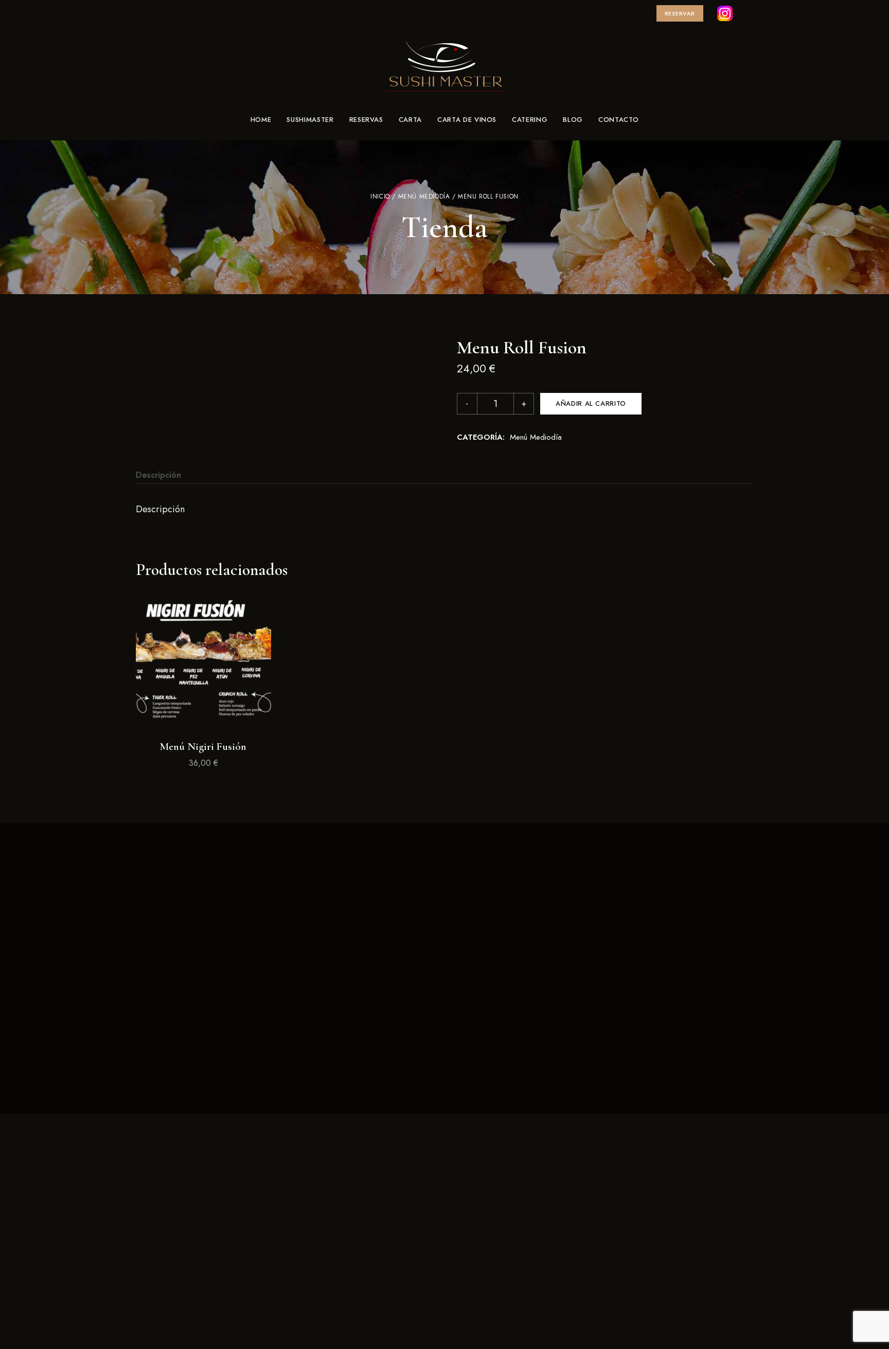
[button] (679, 13)
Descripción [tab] (158, 475)
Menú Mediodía (424, 196)
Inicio (380, 196)
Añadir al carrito (591, 403)
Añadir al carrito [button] (203, 711)
